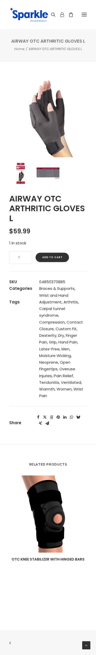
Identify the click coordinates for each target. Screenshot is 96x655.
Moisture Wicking (55, 355)
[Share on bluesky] (78, 417)
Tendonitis (49, 382)
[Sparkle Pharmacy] (28, 14)
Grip (53, 342)
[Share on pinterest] (58, 417)
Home (19, 48)
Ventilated (71, 382)
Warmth (47, 389)
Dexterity (47, 335)
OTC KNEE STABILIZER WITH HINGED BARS (48, 559)
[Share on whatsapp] (71, 417)
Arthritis (70, 302)
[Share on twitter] (45, 417)
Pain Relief (63, 375)
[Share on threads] (51, 417)
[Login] (60, 14)
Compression (52, 322)
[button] (84, 14)
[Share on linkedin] (65, 417)
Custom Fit (66, 328)
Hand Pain (67, 342)
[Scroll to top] (86, 645)
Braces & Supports (56, 288)
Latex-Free (49, 349)
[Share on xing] (40, 423)
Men (65, 349)
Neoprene (48, 362)
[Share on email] (47, 423)
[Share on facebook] (38, 417)
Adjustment (50, 302)
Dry (61, 335)
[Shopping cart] (68, 14)
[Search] (51, 14)
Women (64, 389)
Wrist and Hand (53, 295)
